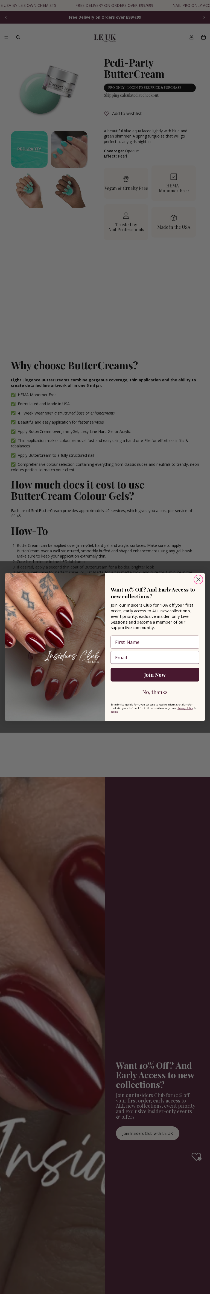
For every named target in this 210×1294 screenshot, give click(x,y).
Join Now (155, 674)
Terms (114, 711)
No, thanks (154, 692)
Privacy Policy (185, 708)
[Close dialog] (198, 579)
